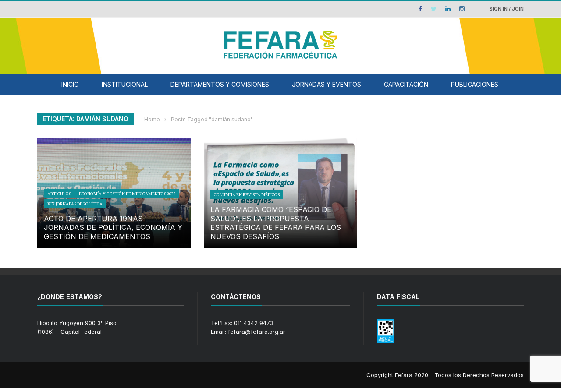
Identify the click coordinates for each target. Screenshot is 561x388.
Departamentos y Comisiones (219, 84)
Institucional (125, 84)
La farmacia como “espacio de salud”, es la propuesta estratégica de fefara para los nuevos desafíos (275, 223)
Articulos (59, 194)
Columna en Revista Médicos (247, 195)
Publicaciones (474, 84)
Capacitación (406, 84)
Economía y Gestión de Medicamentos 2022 (127, 194)
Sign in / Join (507, 9)
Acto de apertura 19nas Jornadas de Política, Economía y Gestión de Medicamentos (113, 227)
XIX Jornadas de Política (75, 204)
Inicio (70, 84)
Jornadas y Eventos (326, 84)
